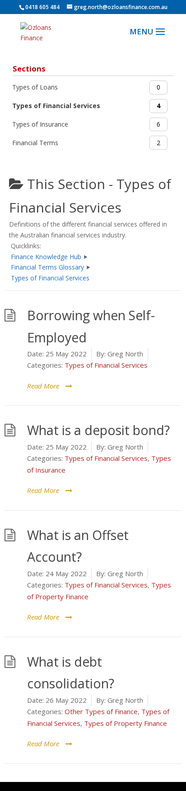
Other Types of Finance (101, 711)
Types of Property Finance (125, 723)
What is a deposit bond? (98, 430)
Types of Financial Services (106, 364)
